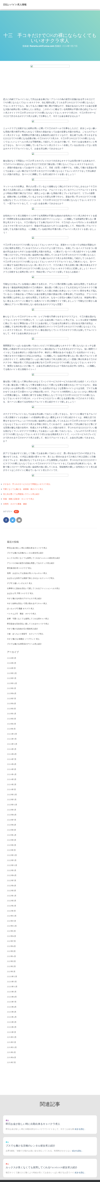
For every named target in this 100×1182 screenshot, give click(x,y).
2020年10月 (12, 986)
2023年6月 (11, 825)
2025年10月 (12, 683)
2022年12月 (12, 855)
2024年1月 (11, 789)
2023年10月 (12, 804)
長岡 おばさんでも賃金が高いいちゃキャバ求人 (27, 573)
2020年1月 (11, 1032)
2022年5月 (11, 890)
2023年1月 (11, 850)
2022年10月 (12, 865)
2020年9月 (11, 992)
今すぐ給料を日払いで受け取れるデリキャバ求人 (27, 603)
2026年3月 (11, 658)
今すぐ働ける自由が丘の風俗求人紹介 (22, 629)
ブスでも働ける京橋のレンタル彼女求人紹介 (25, 553)
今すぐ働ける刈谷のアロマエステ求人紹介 (24, 598)
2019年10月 (12, 1047)
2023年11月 (11, 799)
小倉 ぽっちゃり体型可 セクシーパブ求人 (25, 634)
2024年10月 (12, 744)
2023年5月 (11, 830)
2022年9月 (11, 870)
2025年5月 (11, 708)
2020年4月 (12, 1017)
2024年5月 (11, 769)
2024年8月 (12, 754)
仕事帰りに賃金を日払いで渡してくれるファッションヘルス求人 (33, 588)
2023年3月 (11, 840)
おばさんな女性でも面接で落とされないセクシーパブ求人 (30, 578)
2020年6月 (11, 1007)
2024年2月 (11, 784)
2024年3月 (11, 779)
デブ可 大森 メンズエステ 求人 (19, 583)
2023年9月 (11, 810)
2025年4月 (11, 713)
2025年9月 (11, 688)
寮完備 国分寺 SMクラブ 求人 (19, 568)
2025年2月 (11, 724)
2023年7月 (11, 820)
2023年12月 (12, 794)
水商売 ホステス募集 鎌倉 (15, 504)
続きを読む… (80, 1129)
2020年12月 (12, 976)
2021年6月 (11, 946)
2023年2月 (11, 845)
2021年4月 (11, 956)
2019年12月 (11, 1037)
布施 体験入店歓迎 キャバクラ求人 (18, 499)
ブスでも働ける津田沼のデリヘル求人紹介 (24, 644)
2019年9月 (11, 1052)
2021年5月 (11, 951)
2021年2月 (11, 966)
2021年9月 (11, 931)
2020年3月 (11, 1022)
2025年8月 (11, 693)
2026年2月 (11, 663)
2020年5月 (11, 1012)
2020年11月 (12, 981)
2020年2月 (11, 1027)
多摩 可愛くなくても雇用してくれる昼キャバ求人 (28, 618)
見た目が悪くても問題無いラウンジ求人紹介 (21, 494)
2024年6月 (11, 764)
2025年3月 (11, 719)
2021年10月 (12, 926)
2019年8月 (11, 1057)
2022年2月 (11, 906)
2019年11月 (11, 1042)
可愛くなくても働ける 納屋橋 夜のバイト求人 (23, 489)
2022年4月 (11, 895)
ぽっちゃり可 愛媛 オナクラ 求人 (20, 608)
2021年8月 (11, 936)
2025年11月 (11, 678)
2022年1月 (11, 911)
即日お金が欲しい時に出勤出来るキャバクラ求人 (27, 548)
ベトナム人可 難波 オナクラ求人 (21, 613)
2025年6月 (11, 703)
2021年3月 (11, 961)
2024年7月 (11, 759)
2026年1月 (11, 668)
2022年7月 (11, 880)
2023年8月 (11, 815)
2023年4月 (11, 835)
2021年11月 (11, 921)
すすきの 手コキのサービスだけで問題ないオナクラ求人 (27, 484)
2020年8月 (12, 997)
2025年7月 (11, 698)
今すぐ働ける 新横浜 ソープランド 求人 (23, 639)
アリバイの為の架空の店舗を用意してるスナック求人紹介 (30, 563)
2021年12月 (11, 916)
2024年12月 (12, 734)
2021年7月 (11, 941)
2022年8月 (11, 875)
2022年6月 (11, 885)
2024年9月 (11, 749)
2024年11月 (12, 739)
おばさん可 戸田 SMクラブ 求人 (20, 593)
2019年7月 (11, 1062)
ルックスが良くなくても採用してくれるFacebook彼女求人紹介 (33, 558)
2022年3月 (11, 900)
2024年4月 (11, 774)
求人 (16, 511)
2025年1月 (11, 729)
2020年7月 (11, 1002)
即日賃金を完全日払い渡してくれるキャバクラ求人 (28, 624)
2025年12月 (12, 673)
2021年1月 (11, 971)
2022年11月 (11, 860)
